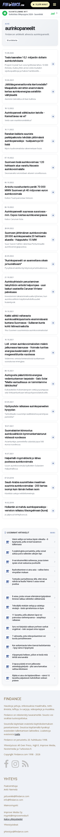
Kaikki (52, 533)
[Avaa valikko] (54, 4)
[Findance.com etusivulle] (13, 4)
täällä (17, 734)
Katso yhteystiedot (13, 819)
